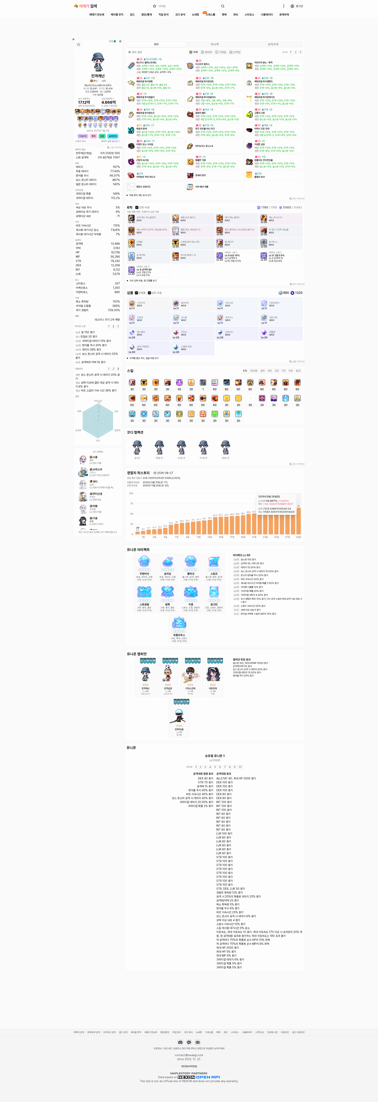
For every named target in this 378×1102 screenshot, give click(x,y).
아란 (213, 694)
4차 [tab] (262, 370)
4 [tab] (210, 767)
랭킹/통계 (146, 14)
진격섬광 (168, 688)
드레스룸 (210, 14)
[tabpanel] (98, 347)
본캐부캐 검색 (93, 1032)
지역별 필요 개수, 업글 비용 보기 (144, 358)
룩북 (224, 14)
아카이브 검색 (109, 1032)
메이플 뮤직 (117, 14)
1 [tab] (108, 326)
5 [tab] (215, 767)
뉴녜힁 (195, 14)
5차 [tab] (245, 370)
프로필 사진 (272, 1032)
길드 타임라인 (298, 1032)
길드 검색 (123, 1032)
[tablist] (114, 326)
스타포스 (249, 14)
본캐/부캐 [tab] (273, 44)
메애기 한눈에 (96, 14)
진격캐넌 (145, 688)
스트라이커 (168, 694)
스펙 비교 (259, 1032)
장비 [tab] (156, 44)
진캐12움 (179, 729)
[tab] (193, 52)
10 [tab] (240, 767)
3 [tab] (118, 326)
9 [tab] (235, 767)
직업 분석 (163, 14)
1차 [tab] (283, 370)
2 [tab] (113, 326)
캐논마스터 (89, 85)
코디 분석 (180, 14)
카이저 (190, 694)
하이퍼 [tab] (253, 370)
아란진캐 (213, 688)
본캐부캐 (284, 14)
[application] (98, 421)
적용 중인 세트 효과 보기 (140, 195)
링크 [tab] (298, 370)
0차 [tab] (291, 370)
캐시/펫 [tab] (215, 44)
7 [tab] (225, 767)
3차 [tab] (270, 370)
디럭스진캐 (190, 688)
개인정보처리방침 (189, 1066)
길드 (132, 14)
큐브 (235, 14)
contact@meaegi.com (189, 1055)
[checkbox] (136, 207)
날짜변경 (113, 136)
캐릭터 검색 (79, 1032)
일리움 (179, 735)
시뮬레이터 (267, 14)
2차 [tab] (277, 370)
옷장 (102, 136)
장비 (137, 52)
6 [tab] (220, 767)
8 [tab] (230, 767)
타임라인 (83, 136)
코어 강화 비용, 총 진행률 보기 (143, 280)
